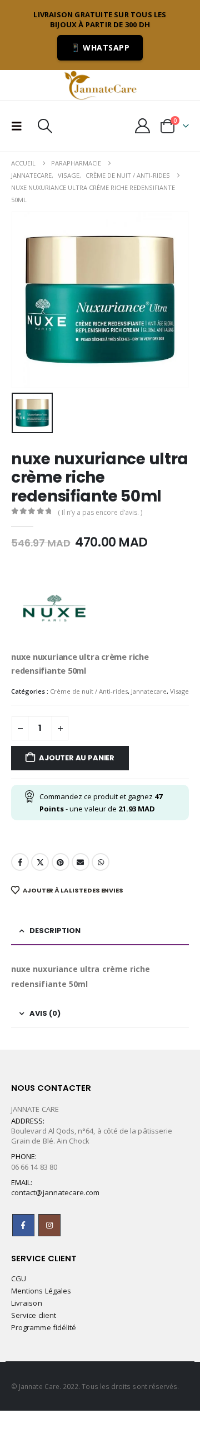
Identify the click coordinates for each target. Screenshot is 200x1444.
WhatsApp (100, 862)
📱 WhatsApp (100, 47)
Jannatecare (149, 691)
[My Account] (143, 125)
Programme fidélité (43, 1327)
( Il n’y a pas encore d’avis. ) (100, 512)
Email (80, 862)
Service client (33, 1315)
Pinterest (60, 862)
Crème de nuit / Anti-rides (89, 691)
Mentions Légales (41, 1291)
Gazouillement (40, 862)
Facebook (20, 862)
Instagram (49, 1225)
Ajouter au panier (76, 758)
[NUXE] (52, 608)
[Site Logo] (100, 85)
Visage (179, 691)
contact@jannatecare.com (55, 1192)
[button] (20, 126)
